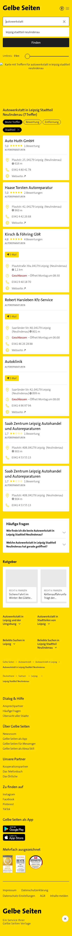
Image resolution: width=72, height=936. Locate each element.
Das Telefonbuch (13, 771)
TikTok (6, 809)
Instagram (9, 794)
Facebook (8, 799)
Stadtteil (10, 130)
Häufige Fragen (12, 711)
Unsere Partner (14, 759)
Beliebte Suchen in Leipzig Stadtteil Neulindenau (48, 643)
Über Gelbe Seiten (16, 726)
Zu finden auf (13, 787)
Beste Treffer (12, 122)
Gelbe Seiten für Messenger (19, 743)
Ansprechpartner (13, 706)
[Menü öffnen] (67, 8)
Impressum (9, 890)
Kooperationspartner (15, 766)
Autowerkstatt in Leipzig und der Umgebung (13, 620)
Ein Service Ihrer (17, 921)
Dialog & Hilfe (13, 698)
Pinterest (8, 804)
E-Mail (13, 254)
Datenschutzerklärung (34, 890)
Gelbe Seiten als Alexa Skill (18, 748)
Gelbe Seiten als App (15, 739)
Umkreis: (11, 55)
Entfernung (52, 122)
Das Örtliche (10, 776)
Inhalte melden (59, 896)
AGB (42, 896)
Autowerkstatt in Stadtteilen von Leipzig (47, 620)
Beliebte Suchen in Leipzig (14, 642)
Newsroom (9, 734)
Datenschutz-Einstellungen (19, 896)
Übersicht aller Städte (16, 716)
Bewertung (32, 122)
